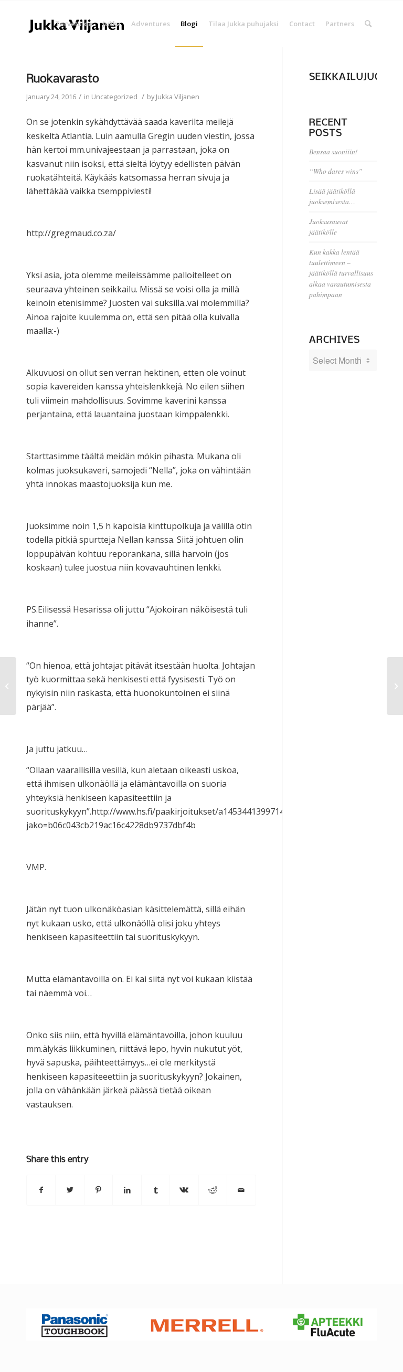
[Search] (368, 24)
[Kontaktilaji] (8, 686)
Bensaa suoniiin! (333, 151)
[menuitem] (74, 24)
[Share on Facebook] (41, 1190)
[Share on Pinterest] (98, 1190)
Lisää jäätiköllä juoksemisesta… (332, 196)
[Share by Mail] (241, 1190)
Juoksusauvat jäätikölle (328, 226)
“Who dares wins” (336, 171)
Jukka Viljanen (177, 96)
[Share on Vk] (184, 1190)
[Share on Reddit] (213, 1190)
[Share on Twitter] (69, 1190)
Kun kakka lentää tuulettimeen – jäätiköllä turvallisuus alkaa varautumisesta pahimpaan (341, 273)
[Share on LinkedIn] (127, 1190)
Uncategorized (114, 96)
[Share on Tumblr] (155, 1190)
